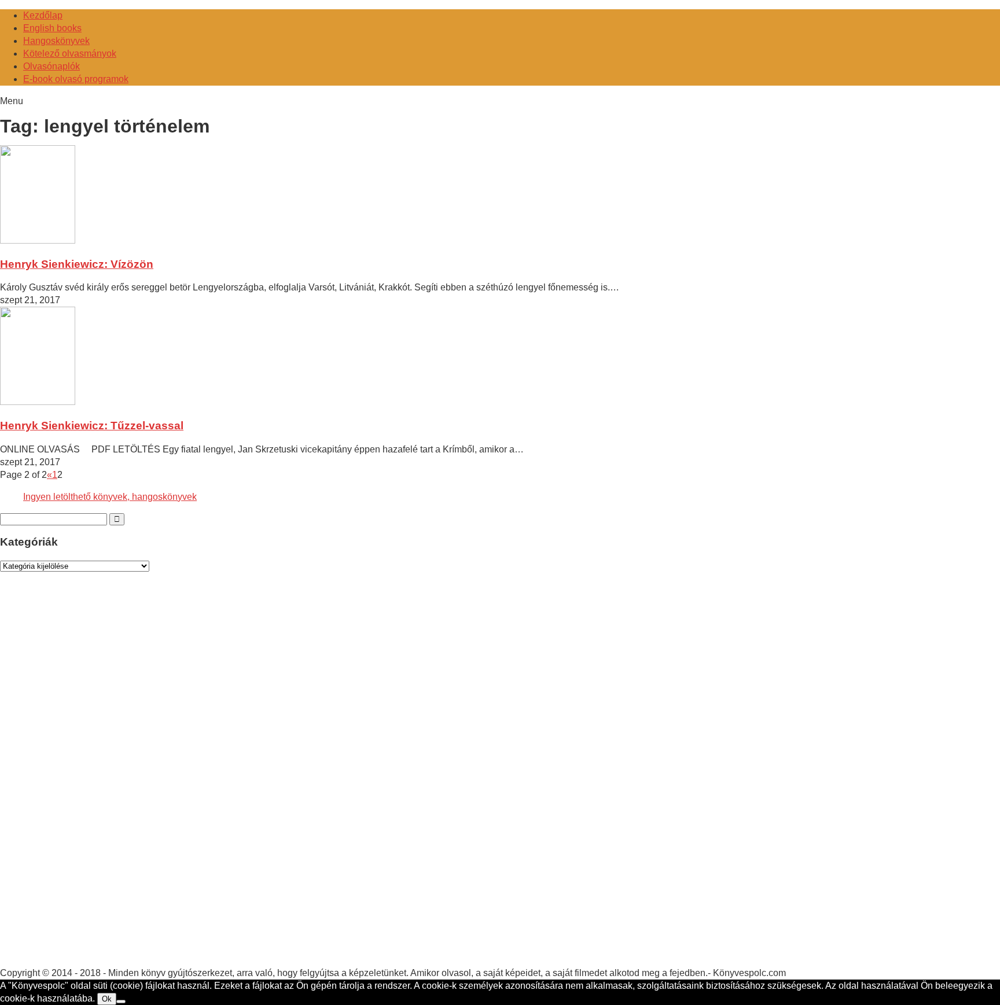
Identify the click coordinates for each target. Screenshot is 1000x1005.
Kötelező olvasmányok (69, 53)
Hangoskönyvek (56, 41)
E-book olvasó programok (75, 79)
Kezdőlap (42, 15)
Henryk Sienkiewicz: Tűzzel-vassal (91, 425)
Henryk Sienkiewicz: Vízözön (76, 264)
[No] (121, 1001)
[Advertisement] (87, 780)
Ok (107, 999)
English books (52, 28)
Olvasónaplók (51, 66)
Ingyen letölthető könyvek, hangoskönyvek (110, 497)
